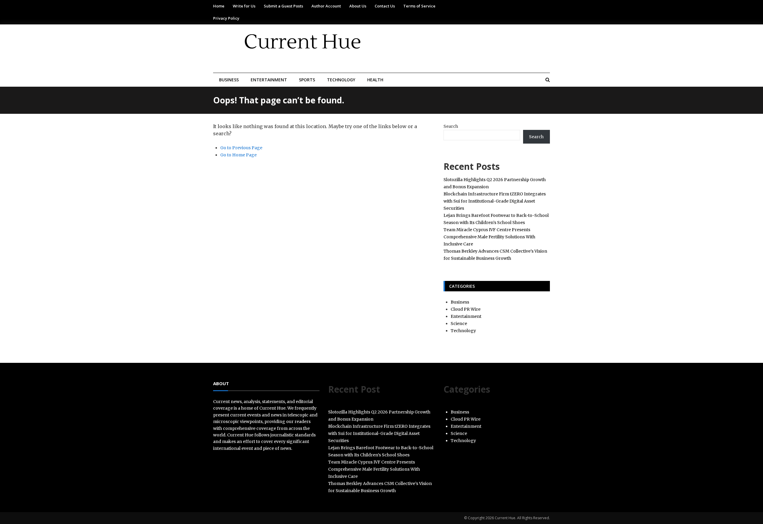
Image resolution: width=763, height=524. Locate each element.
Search (450, 126)
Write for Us (244, 6)
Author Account (326, 6)
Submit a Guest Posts (283, 6)
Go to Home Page (238, 155)
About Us (357, 6)
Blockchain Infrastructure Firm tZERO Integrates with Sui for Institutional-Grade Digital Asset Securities (494, 201)
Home (218, 6)
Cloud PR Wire (465, 309)
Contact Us (385, 6)
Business (229, 80)
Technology (341, 80)
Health (375, 80)
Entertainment (269, 80)
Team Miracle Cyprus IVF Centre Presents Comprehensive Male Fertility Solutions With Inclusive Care (489, 237)
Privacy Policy (226, 18)
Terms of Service (419, 6)
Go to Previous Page (241, 147)
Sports (307, 80)
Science (459, 323)
